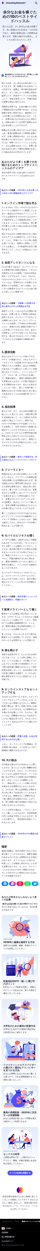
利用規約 (5, 1232)
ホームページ (7, 1221)
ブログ (29, 3)
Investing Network (16, 3)
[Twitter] (35, 883)
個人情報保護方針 (8, 1237)
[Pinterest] (20, 883)
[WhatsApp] (27, 883)
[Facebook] (5, 883)
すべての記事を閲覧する (20, 1173)
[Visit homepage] (20, 1190)
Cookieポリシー (8, 1241)
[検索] (36, 3)
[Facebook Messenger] (12, 883)
